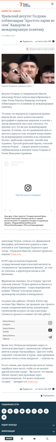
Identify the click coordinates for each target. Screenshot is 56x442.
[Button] (26, 41)
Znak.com (16, 254)
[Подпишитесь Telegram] (28, 411)
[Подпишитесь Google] (4, 411)
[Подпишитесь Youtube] (22, 411)
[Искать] (47, 438)
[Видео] (35, 438)
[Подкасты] (46, 411)
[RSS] (40, 411)
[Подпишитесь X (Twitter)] (16, 411)
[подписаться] (4, 417)
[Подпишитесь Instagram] (34, 411)
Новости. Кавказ (11, 11)
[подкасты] (22, 438)
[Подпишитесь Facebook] (10, 411)
